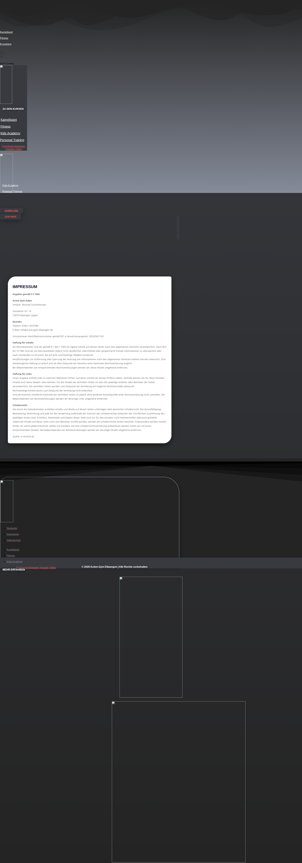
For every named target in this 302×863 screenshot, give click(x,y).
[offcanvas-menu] (1, 51)
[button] (10, 217)
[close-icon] (1, 54)
